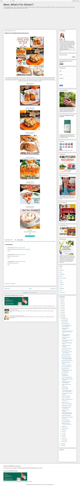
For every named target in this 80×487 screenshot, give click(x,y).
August (63, 429)
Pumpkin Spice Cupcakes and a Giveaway (67, 326)
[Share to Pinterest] (22, 239)
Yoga (61, 286)
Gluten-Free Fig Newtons (67, 377)
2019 (62, 305)
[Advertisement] (40, 18)
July (63, 431)
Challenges (62, 288)
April (63, 436)
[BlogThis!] (18, 239)
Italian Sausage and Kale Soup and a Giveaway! (67, 358)
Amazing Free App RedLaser (65, 329)
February (64, 439)
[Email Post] (15, 239)
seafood (49, 241)
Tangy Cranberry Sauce (66, 354)
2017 (62, 308)
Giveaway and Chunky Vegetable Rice (66, 335)
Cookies (21, 241)
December (64, 318)
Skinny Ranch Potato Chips (67, 360)
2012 (62, 317)
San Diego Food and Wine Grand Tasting (67, 371)
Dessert (25, 241)
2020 (62, 303)
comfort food (17, 241)
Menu (44, 241)
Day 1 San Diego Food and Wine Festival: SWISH (67, 391)
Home (30, 288)
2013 (62, 315)
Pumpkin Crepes (30, 84)
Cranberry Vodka (65, 388)
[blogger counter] (61, 64)
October (63, 426)
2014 (62, 313)
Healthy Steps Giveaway (66, 348)
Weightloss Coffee (65, 402)
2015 (62, 312)
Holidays (61, 282)
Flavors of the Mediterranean (65, 375)
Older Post (53, 288)
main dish (40, 241)
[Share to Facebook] (21, 239)
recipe (46, 241)
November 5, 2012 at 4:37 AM (19, 247)
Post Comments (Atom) (32, 292)
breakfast (13, 241)
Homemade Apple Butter (66, 364)
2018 (62, 307)
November (64, 320)
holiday (37, 241)
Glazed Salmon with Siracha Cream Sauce (66, 424)
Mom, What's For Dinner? (19, 4)
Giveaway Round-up (66, 349)
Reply (9, 257)
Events (61, 290)
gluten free (29, 241)
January (63, 441)
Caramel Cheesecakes (14, 309)
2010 (62, 445)
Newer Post (7, 288)
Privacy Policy (62, 292)
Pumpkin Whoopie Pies (66, 415)
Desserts (61, 276)
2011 (62, 443)
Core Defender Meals (66, 356)
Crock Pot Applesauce (66, 396)
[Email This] (17, 239)
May (63, 434)
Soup (61, 280)
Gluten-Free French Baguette (66, 410)
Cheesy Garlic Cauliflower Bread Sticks (17, 315)
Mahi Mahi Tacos (65, 372)
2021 (62, 302)
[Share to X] (20, 239)
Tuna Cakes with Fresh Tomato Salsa (66, 408)
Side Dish (53, 241)
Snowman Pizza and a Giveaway (66, 338)
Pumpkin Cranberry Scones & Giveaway (67, 341)
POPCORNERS (65, 387)
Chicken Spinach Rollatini (67, 403)
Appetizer (9, 241)
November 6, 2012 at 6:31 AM (19, 254)
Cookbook (62, 284)
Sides (61, 272)
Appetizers (62, 270)
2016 (62, 310)
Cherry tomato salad (66, 397)
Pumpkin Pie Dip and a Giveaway (66, 346)
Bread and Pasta (63, 278)
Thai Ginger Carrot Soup (66, 405)
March (63, 438)
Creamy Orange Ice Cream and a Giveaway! (67, 352)
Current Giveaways (65, 323)
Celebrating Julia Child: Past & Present (66, 382)
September (64, 428)
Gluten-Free (33, 241)
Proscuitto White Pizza (66, 421)
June (63, 433)
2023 (62, 298)
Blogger (52, 484)
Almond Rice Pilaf (65, 368)
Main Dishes (62, 274)
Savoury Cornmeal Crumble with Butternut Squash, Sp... (67, 331)
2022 (62, 300)
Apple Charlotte (65, 321)
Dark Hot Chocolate (65, 419)
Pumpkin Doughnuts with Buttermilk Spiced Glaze (67, 413)
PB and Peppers (11, 247)
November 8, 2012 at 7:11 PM (19, 261)
